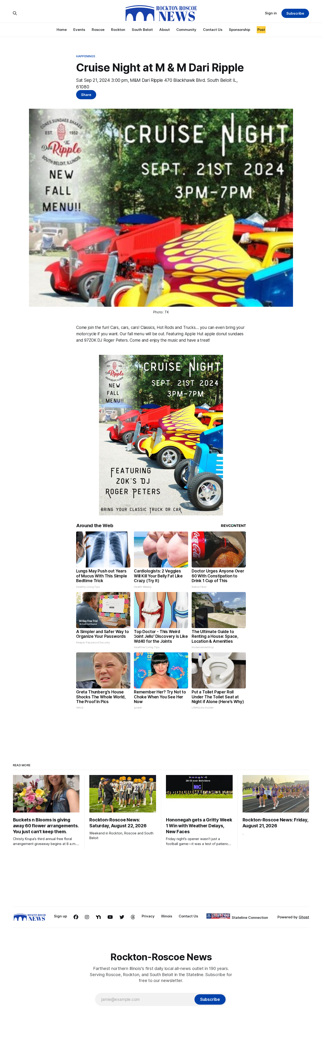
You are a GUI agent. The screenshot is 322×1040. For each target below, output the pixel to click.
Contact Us (212, 29)
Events (79, 29)
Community (186, 29)
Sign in (271, 13)
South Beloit (142, 29)
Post (261, 29)
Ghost (304, 917)
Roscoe (98, 29)
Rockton (118, 29)
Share (86, 94)
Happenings (85, 56)
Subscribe (295, 13)
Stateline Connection (250, 917)
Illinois (166, 916)
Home (62, 29)
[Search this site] (14, 13)
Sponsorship (239, 29)
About (164, 29)
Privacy (148, 916)
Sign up (60, 916)
